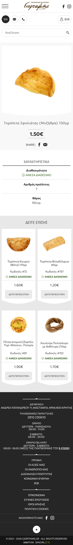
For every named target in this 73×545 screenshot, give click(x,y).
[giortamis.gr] (37, 6)
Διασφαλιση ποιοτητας (36, 474)
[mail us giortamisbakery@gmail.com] (45, 144)
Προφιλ (37, 460)
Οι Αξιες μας (36, 465)
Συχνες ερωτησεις (36, 499)
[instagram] (69, 6)
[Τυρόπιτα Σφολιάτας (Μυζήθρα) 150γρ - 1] (36, 81)
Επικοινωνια (36, 495)
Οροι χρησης (36, 504)
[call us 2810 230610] (23, 19)
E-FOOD (64, 448)
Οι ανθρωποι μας (36, 469)
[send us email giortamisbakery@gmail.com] (14, 19)
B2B (36, 483)
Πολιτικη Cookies (37, 509)
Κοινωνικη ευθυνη (36, 478)
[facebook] (63, 6)
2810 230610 (37, 417)
